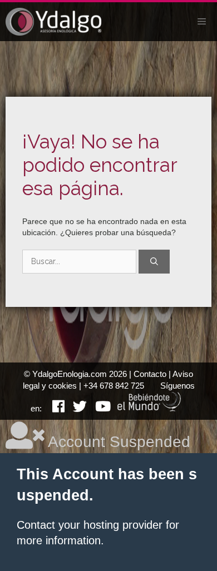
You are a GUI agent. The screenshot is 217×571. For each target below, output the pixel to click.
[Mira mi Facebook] (54, 408)
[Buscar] (154, 262)
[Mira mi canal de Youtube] (99, 408)
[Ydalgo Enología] (53, 21)
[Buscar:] (80, 261)
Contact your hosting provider (89, 525)
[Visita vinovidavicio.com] (149, 408)
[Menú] (201, 21)
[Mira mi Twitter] (76, 408)
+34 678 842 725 (113, 385)
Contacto (150, 374)
